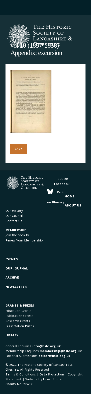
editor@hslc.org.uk (54, 356)
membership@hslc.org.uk (61, 351)
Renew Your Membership (24, 240)
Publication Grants (19, 316)
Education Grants (19, 311)
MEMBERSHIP (16, 230)
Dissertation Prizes (20, 326)
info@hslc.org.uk (46, 346)
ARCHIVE (12, 277)
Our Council (14, 216)
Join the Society (17, 235)
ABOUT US (73, 205)
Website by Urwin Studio (43, 379)
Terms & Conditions (21, 374)
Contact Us (14, 221)
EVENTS (12, 259)
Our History (14, 211)
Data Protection (52, 374)
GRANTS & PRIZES (20, 305)
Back (18, 149)
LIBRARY (12, 335)
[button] (45, 6)
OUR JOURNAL (17, 268)
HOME (69, 196)
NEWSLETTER (16, 287)
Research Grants (18, 321)
